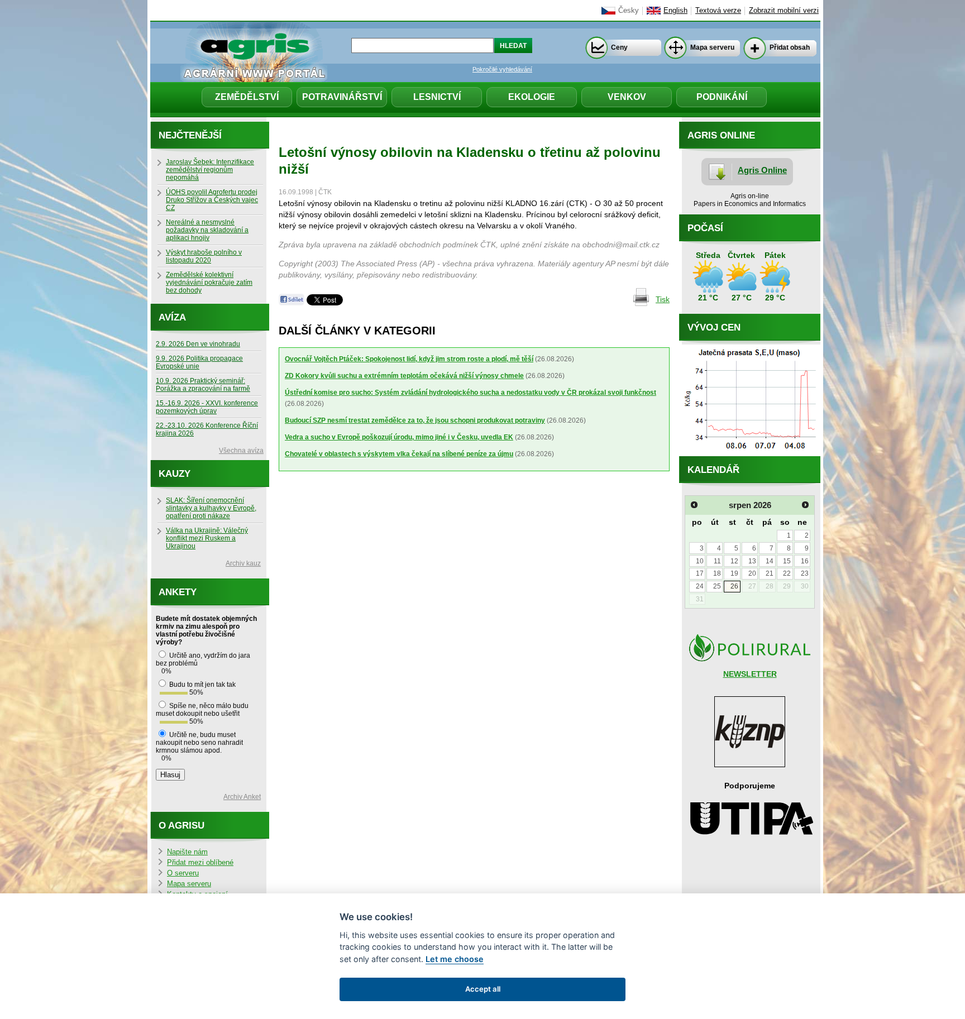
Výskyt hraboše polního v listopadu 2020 (204, 256)
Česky (628, 11)
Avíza (172, 317)
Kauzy (174, 473)
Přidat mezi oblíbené (200, 863)
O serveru (183, 873)
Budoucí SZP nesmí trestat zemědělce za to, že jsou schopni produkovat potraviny (415, 420)
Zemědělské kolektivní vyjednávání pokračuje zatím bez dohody (209, 282)
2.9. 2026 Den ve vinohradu (198, 344)
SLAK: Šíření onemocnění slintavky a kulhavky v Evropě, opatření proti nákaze (211, 508)
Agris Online (762, 170)
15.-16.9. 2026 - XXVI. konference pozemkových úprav (207, 407)
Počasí (705, 228)
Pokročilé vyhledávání (502, 69)
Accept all (482, 988)
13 (752, 561)
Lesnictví (437, 97)
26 (734, 586)
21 (769, 573)
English (675, 11)
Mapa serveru (712, 47)
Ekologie (531, 97)
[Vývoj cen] (749, 453)
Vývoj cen (714, 327)
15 (787, 561)
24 (700, 586)
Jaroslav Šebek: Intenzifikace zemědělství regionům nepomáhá (210, 169)
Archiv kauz (243, 563)
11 (717, 561)
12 (734, 561)
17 (700, 573)
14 (769, 561)
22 (787, 573)
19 (734, 573)
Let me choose (455, 959)
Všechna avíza (241, 451)
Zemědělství (247, 97)
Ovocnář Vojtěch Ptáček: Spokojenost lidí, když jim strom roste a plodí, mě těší (409, 359)
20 (752, 573)
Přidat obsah (790, 47)
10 (700, 561)
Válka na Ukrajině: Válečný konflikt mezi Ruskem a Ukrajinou (207, 538)
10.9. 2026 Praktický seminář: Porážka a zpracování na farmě (203, 385)
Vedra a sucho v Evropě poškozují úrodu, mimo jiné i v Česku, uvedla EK (399, 437)
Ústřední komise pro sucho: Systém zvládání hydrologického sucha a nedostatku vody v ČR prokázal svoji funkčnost (470, 392)
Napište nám (187, 852)
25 (717, 586)
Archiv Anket (242, 797)
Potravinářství (342, 97)
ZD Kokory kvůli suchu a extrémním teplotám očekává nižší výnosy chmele (404, 376)
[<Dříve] (694, 505)
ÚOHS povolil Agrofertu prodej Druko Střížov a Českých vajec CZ (212, 200)
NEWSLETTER (750, 673)
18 (717, 573)
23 (805, 573)
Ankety (178, 592)
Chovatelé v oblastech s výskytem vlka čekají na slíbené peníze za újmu (399, 454)
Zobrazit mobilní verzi (784, 11)
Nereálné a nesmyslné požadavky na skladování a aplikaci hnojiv (207, 230)
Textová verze (718, 11)
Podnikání (721, 97)
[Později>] (805, 505)
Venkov (627, 97)
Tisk (663, 299)
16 (805, 561)
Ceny (619, 47)
